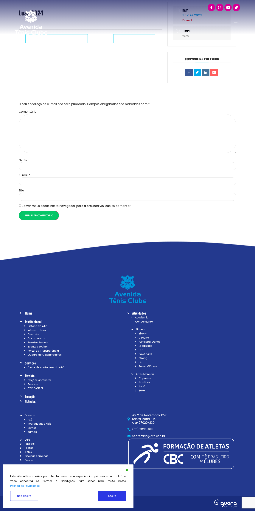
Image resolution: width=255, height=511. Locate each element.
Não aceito (24, 496)
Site (21, 190)
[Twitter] (236, 7)
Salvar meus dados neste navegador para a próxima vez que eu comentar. (76, 205)
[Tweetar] (197, 72)
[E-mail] (214, 72)
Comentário (29, 111)
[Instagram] (219, 7)
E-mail (24, 175)
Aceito (112, 496)
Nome (24, 159)
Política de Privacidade (25, 486)
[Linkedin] (205, 72)
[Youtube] (228, 7)
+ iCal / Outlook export (134, 39)
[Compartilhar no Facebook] (189, 72)
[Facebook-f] (211, 7)
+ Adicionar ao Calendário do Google (56, 39)
